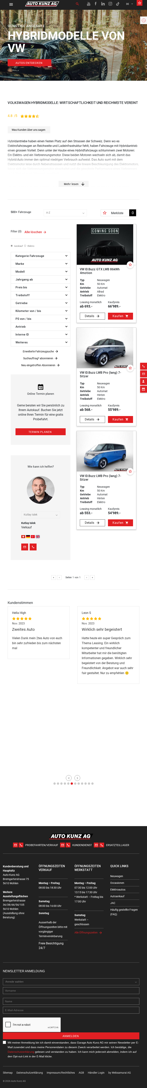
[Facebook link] (96, 4)
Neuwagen (116, 876)
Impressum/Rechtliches (61, 1072)
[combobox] (65, 212)
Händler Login (96, 1072)
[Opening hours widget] (143, 20)
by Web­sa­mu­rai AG (119, 1072)
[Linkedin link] (103, 4)
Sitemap (8, 1072)
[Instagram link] (110, 4)
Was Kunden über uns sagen (28, 129)
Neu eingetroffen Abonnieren (38, 365)
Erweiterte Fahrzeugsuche (38, 351)
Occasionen (117, 882)
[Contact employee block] (143, 381)
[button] (54, 783)
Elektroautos (117, 889)
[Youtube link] (89, 4)
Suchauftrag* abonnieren (38, 358)
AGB (81, 1072)
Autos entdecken (29, 62)
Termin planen (40, 431)
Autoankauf (117, 896)
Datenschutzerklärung (21, 1051)
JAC (112, 903)
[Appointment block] (143, 389)
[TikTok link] (118, 4)
